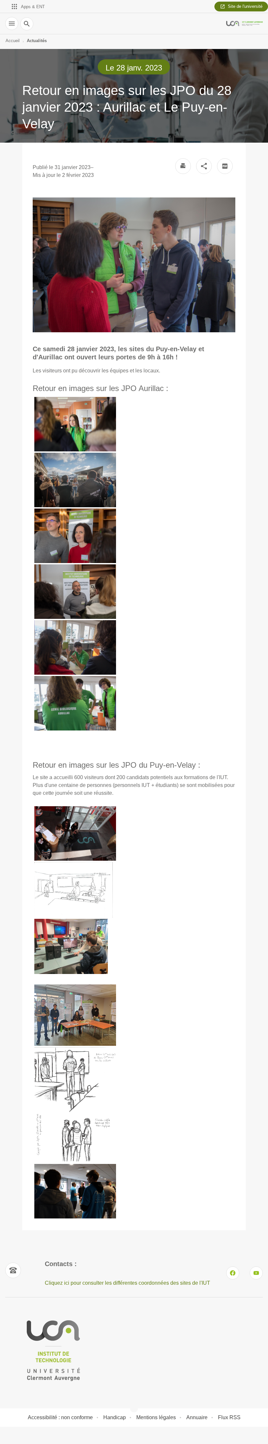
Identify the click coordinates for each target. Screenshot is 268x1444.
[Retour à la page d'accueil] (244, 23)
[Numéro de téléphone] (13, 1270)
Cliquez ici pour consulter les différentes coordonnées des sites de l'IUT (127, 1283)
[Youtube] (256, 1273)
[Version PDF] (224, 166)
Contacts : (61, 1263)
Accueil (13, 40)
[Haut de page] (9, 1435)
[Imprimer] (183, 166)
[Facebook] (232, 1273)
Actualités (37, 40)
